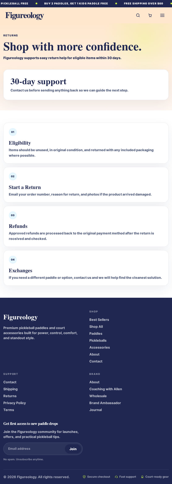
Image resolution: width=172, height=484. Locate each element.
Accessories (99, 347)
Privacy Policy (14, 403)
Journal (95, 410)
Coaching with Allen (105, 389)
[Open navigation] (162, 15)
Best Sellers (99, 319)
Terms (8, 410)
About (94, 354)
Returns (10, 396)
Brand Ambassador (105, 403)
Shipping (10, 389)
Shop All (96, 326)
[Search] (138, 15)
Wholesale (98, 396)
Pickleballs (98, 340)
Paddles (95, 333)
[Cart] (150, 15)
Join (72, 449)
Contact (95, 361)
